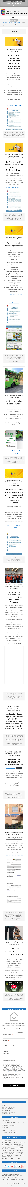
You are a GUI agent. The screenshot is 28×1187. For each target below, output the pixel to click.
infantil (22, 1150)
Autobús (14, 460)
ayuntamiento (11, 1144)
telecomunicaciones (16, 743)
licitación (16, 562)
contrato (19, 560)
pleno (18, 1153)
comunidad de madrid (17, 360)
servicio (21, 137)
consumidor (8, 137)
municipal (17, 1152)
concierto (20, 1146)
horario (10, 918)
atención (4, 1144)
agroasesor (8, 360)
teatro (4, 1157)
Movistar (14, 742)
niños (17, 918)
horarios (9, 461)
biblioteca (4, 1146)
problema (19, 742)
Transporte (20, 458)
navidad (14, 461)
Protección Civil (10, 696)
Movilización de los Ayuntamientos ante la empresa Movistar (14, 708)
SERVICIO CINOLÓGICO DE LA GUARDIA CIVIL (14, 943)
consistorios (17, 740)
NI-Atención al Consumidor (14, 105)
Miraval (11, 1152)
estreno (14, 697)
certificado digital (10, 218)
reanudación (14, 797)
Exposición (5, 1150)
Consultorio (10, 1147)
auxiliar (14, 560)
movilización (8, 742)
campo (21, 998)
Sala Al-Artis (15, 1155)
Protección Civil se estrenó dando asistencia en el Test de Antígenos (14, 586)
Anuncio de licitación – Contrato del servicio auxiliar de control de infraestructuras (14, 482)
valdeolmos (8, 1158)
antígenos (8, 697)
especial (21, 460)
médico (22, 1152)
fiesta (9, 1150)
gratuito (11, 361)
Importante (18, 738)
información (15, 137)
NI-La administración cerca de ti (14, 187)
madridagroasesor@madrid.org (14, 294)
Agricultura (17, 357)
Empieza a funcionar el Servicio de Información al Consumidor (14, 49)
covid (15, 1147)
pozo (21, 1153)
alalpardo (16, 998)
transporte (14, 462)
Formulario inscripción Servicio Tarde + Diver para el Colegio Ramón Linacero (14, 832)
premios (4, 1155)
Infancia (19, 915)
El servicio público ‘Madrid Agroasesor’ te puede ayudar (14, 238)
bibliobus (14, 796)
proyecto (9, 1155)
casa (9, 1146)
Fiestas (13, 1150)
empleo (16, 1149)
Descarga (19, 768)
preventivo (19, 697)
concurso (4, 1147)
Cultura (12, 794)
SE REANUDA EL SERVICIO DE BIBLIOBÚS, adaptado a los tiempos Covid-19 (14, 753)
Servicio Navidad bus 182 (14, 451)
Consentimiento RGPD (9, 1060)
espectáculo (22, 1149)
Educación (7, 915)
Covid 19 (20, 796)
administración (17, 217)
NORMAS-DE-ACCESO (10, 768)
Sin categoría (16, 559)
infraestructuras (9, 562)
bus (18, 460)
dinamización (5, 1149)
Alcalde (12, 738)
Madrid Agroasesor (14, 303)
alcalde (17, 1142)
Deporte (20, 914)
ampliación (15, 916)
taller (22, 1155)
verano (19, 1158)
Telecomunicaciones (16, 739)
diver (6, 918)
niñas (14, 918)
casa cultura (14, 1146)
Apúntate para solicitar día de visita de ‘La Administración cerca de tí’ (14, 156)
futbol (9, 999)
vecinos (17, 744)
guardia (14, 999)
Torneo (9, 1157)
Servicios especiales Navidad (14, 453)
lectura (8, 797)
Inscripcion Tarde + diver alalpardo (14, 855)
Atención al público (17, 215)
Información (10, 358)
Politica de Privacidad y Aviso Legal (10, 1071)
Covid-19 (20, 695)
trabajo (13, 1156)
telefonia (11, 744)
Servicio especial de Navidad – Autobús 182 (14, 396)
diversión (12, 1149)
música (4, 1153)
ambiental (22, 1142)
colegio (20, 916)
